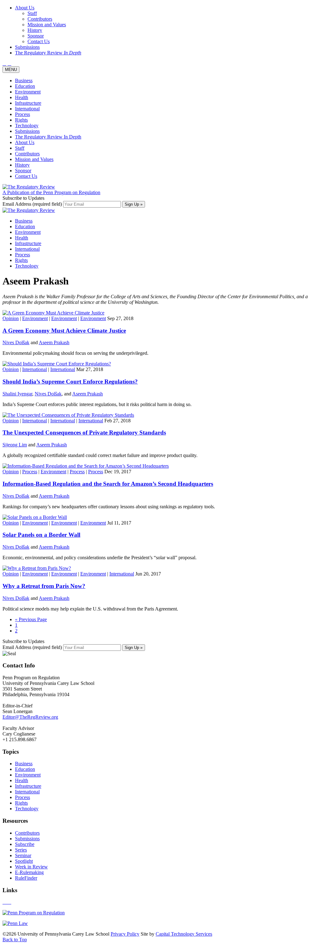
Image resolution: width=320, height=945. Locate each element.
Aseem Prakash (54, 342)
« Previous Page (31, 619)
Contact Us (26, 176)
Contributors (27, 153)
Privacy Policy (125, 934)
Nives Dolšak (15, 342)
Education (25, 86)
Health (21, 97)
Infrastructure (28, 103)
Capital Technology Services (184, 934)
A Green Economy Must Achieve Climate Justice (64, 330)
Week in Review (31, 866)
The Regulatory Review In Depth (48, 136)
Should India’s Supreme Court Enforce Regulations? (70, 381)
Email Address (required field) (32, 204)
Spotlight (24, 861)
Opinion (10, 318)
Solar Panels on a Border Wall (41, 534)
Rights (21, 120)
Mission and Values (34, 159)
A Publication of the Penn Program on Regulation (51, 192)
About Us (24, 142)
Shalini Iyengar (17, 393)
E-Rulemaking (29, 872)
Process (22, 114)
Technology (26, 125)
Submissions (27, 131)
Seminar (23, 855)
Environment (28, 91)
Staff (19, 148)
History (22, 165)
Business (23, 80)
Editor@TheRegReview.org (30, 717)
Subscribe (24, 844)
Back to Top (14, 939)
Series (21, 849)
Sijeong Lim (14, 444)
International (27, 108)
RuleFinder (26, 878)
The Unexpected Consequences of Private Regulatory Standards (84, 432)
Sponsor (23, 170)
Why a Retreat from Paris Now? (43, 586)
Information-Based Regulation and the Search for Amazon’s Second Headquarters (107, 483)
